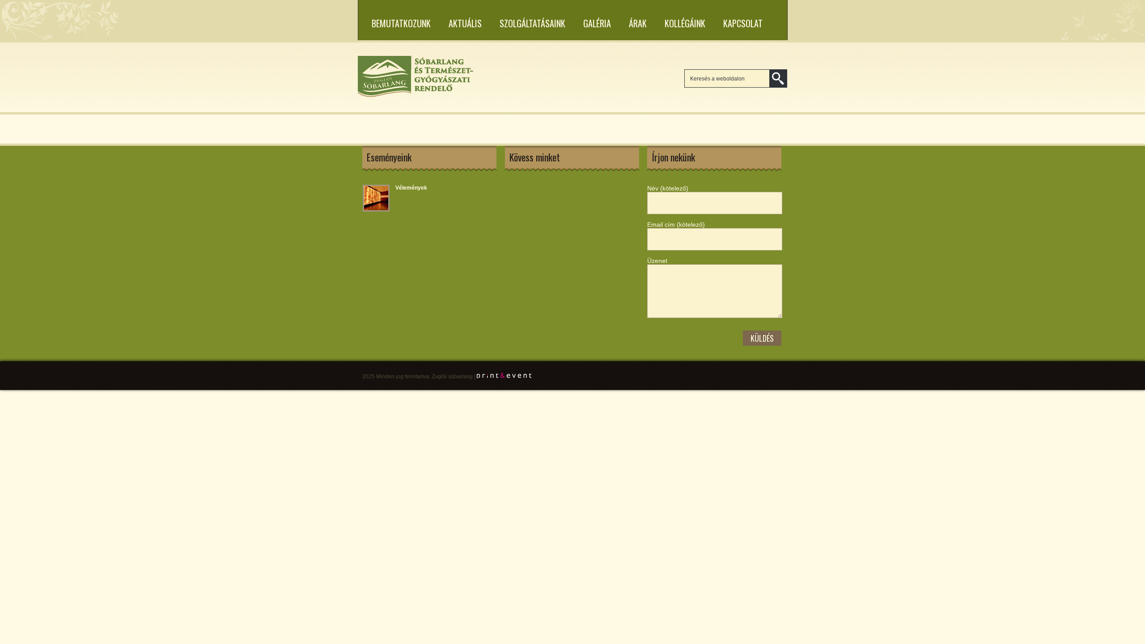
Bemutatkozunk (401, 23)
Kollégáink (685, 23)
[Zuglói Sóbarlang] (416, 96)
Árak (638, 23)
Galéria (597, 23)
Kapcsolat (743, 23)
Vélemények (411, 188)
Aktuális (465, 23)
